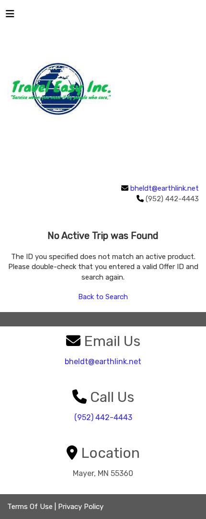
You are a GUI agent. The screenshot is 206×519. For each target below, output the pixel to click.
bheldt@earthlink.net (164, 188)
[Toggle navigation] (10, 16)
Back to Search (103, 296)
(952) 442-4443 (103, 417)
